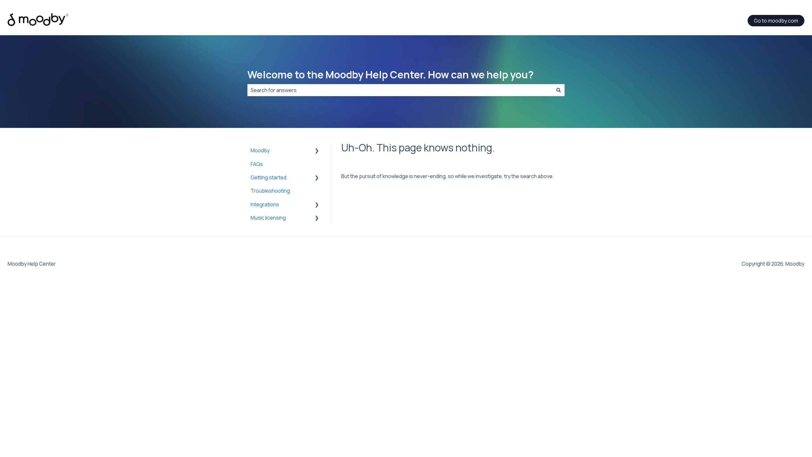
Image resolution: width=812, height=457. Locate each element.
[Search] (559, 90)
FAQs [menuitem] (257, 164)
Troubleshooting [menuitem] (270, 190)
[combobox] (400, 90)
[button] (317, 150)
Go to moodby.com (776, 20)
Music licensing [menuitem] (268, 217)
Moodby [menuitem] (260, 150)
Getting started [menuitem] (268, 177)
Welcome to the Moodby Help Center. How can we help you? (390, 75)
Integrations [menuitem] (265, 204)
